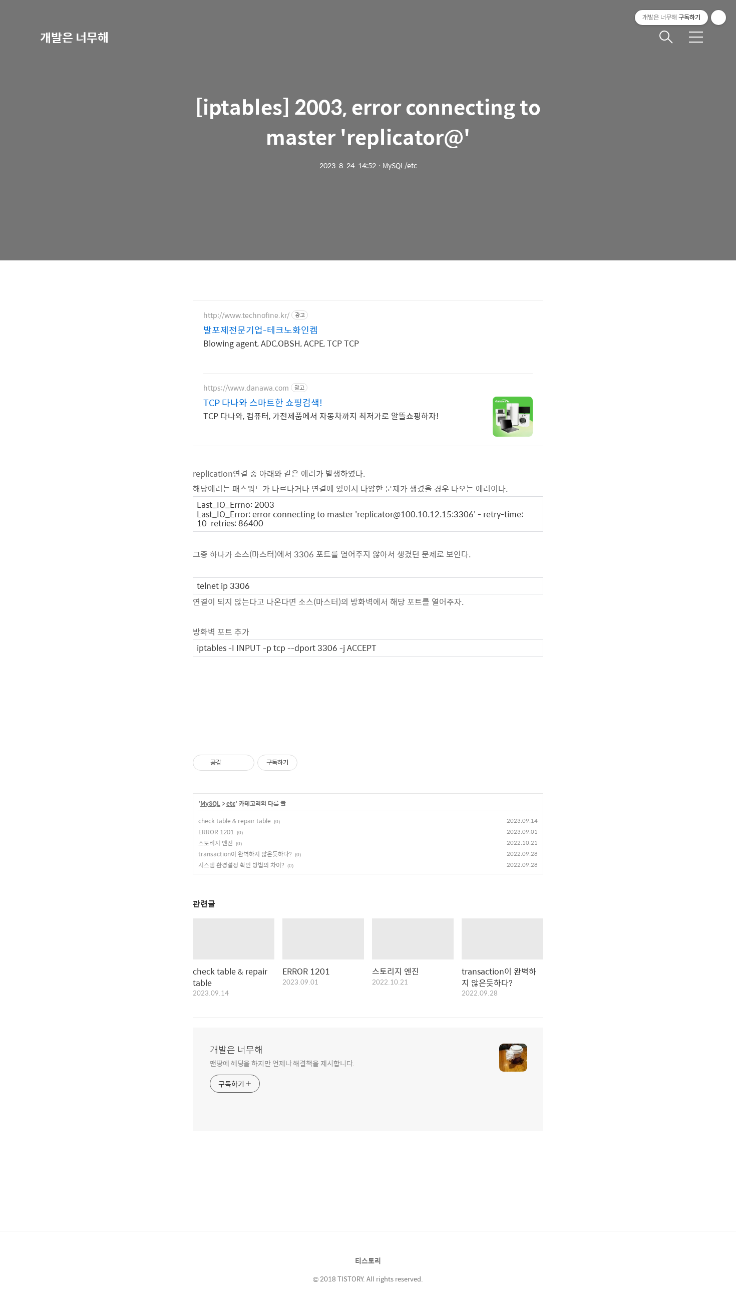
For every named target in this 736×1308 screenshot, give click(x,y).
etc (230, 804)
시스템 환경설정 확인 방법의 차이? (241, 864)
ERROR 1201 (216, 831)
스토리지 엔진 (215, 842)
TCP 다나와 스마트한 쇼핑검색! (262, 403)
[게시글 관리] (243, 762)
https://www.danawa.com (246, 388)
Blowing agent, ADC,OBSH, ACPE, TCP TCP (281, 343)
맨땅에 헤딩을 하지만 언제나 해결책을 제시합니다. (282, 1063)
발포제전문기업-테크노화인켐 (260, 330)
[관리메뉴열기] (718, 17)
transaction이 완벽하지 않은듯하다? (245, 853)
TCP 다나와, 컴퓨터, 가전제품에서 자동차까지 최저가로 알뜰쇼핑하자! (321, 416)
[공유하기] (230, 762)
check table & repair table (234, 820)
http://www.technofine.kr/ (246, 315)
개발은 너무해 (74, 37)
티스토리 (368, 1260)
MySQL (210, 804)
